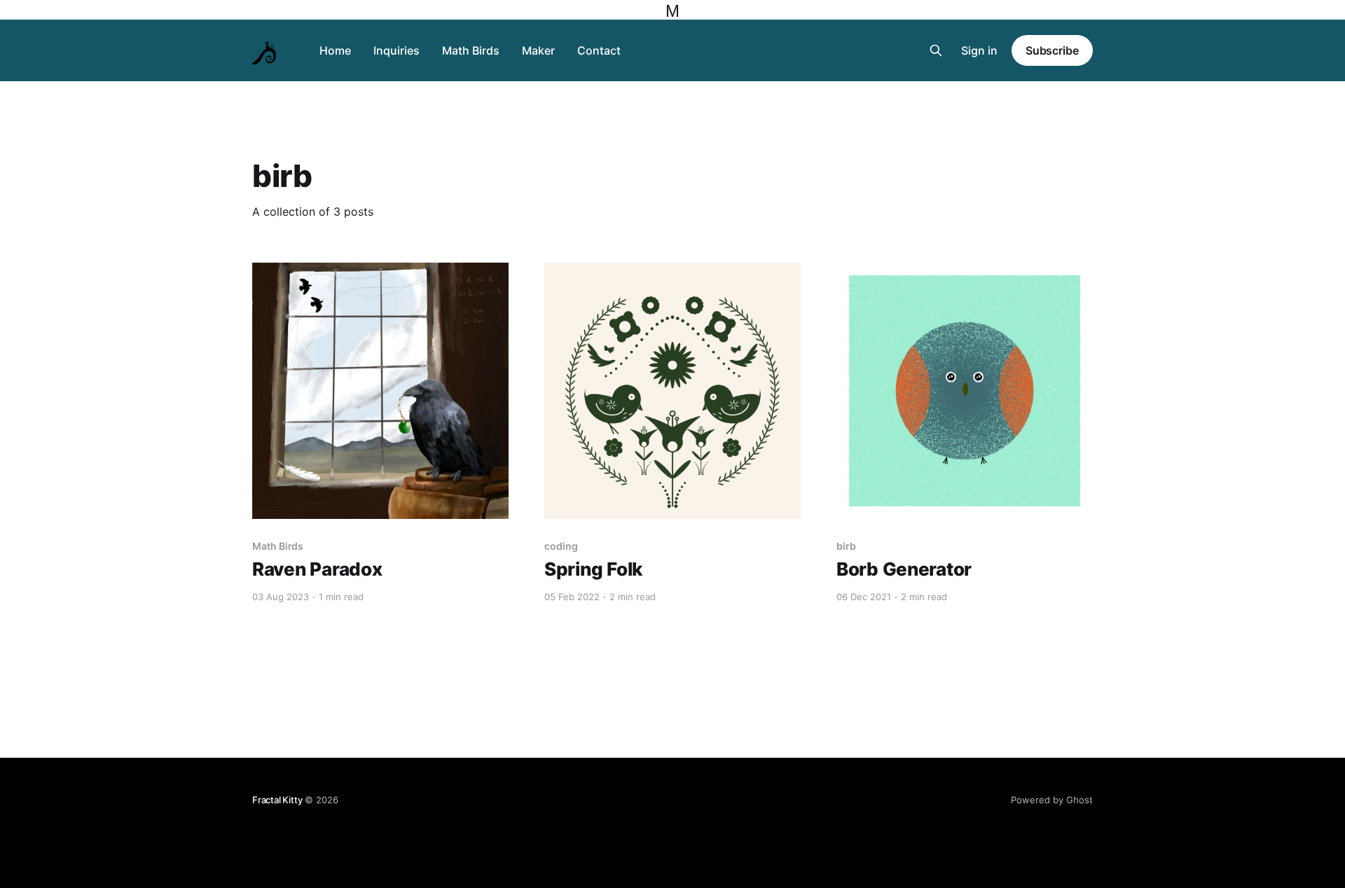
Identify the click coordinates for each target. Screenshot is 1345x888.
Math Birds (470, 50)
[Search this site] (936, 50)
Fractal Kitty (277, 799)
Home (335, 50)
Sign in (979, 50)
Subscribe (1052, 50)
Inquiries (396, 50)
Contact (599, 50)
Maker (538, 50)
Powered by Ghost (1052, 799)
